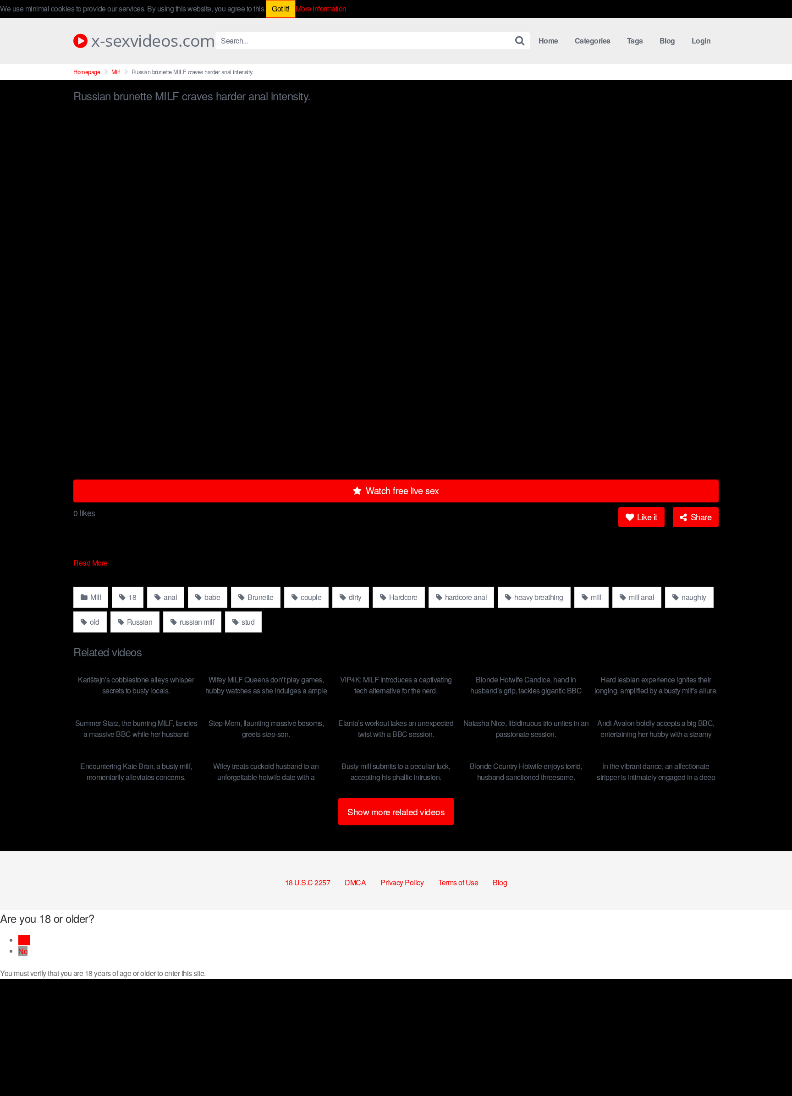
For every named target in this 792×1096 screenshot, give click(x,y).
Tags (635, 40)
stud (247, 621)
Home (548, 40)
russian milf (196, 621)
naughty (693, 597)
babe (211, 597)
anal (169, 597)
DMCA (355, 882)
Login (701, 40)
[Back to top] (766, 1067)
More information (321, 8)
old (93, 621)
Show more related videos (396, 811)
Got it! (280, 8)
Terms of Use (458, 882)
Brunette (260, 597)
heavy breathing (538, 597)
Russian (138, 621)
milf (595, 597)
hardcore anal (465, 597)
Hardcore (402, 597)
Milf (115, 71)
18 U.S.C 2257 (307, 882)
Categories (592, 40)
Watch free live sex (401, 490)
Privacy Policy (402, 882)
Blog (667, 40)
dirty (354, 597)
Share (699, 517)
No (23, 951)
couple (310, 597)
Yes (24, 940)
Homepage (86, 71)
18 (132, 597)
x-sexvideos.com (151, 41)
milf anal (640, 597)
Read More (91, 562)
